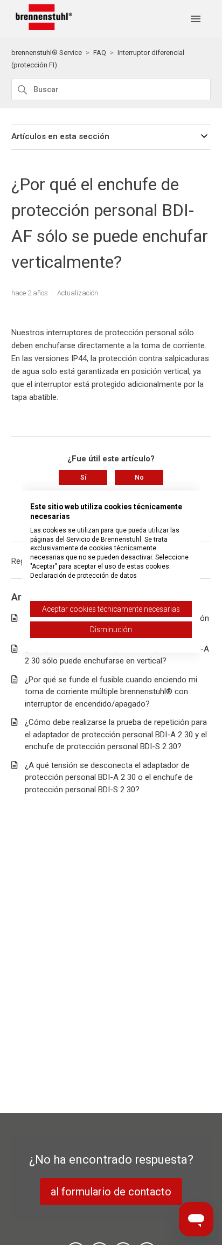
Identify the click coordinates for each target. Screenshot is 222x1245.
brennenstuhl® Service (46, 53)
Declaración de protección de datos (83, 575)
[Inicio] (42, 27)
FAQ (99, 53)
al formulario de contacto (111, 1191)
